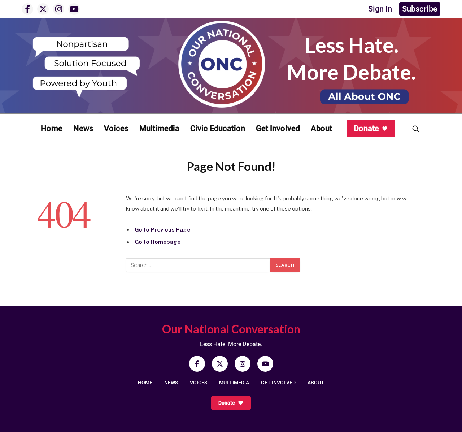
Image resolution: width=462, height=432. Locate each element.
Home (51, 128)
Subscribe (419, 8)
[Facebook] (27, 9)
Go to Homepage (157, 242)
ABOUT (316, 382)
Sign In (380, 8)
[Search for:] (198, 265)
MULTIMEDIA (234, 382)
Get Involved (278, 128)
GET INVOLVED (278, 382)
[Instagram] (58, 9)
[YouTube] (74, 9)
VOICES (198, 382)
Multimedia (159, 128)
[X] (43, 9)
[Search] (415, 128)
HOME (145, 382)
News (83, 128)
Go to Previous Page (162, 229)
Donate (366, 128)
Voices (116, 128)
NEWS (171, 382)
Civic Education (217, 128)
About (321, 128)
